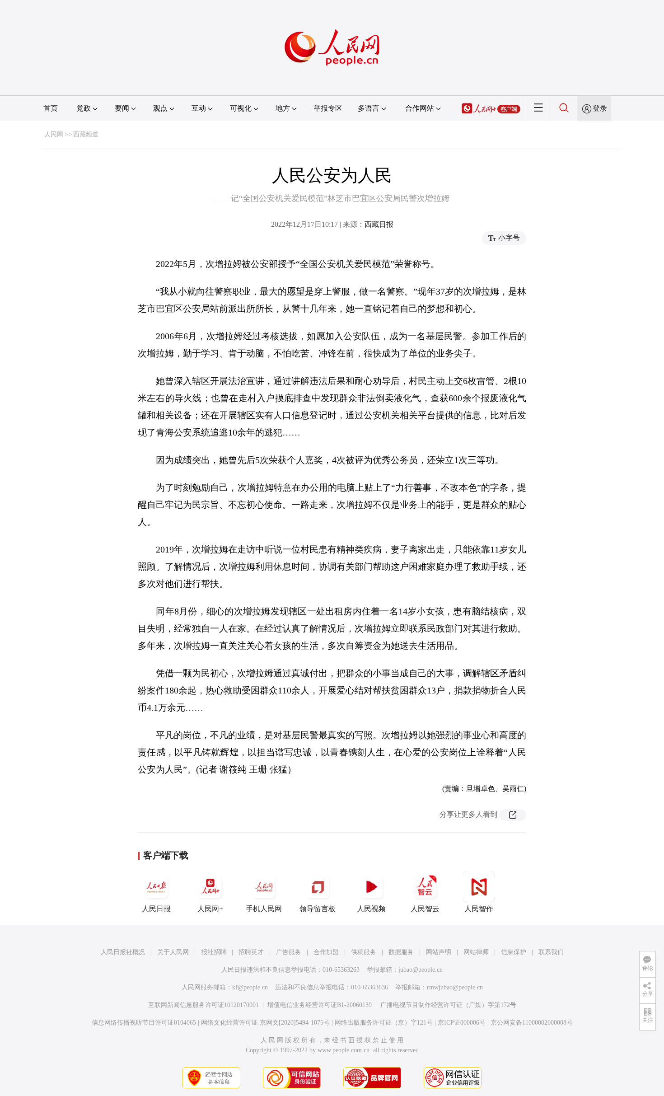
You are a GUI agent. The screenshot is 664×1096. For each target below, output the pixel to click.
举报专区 (327, 108)
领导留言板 (317, 909)
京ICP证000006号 (462, 1022)
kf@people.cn (250, 987)
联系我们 (551, 952)
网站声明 (438, 952)
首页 (50, 108)
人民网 (53, 134)
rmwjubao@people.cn (455, 987)
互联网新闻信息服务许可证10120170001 (203, 1005)
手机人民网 (264, 909)
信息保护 (513, 952)
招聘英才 (251, 952)
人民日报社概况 (123, 952)
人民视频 (371, 909)
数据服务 (401, 952)
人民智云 (425, 909)
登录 (600, 108)
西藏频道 (85, 134)
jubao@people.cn (420, 969)
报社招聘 (213, 952)
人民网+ (210, 909)
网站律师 (476, 952)
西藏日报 (379, 224)
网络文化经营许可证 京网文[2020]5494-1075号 (265, 1022)
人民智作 (478, 909)
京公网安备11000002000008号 (532, 1022)
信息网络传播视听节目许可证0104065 (144, 1022)
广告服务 (288, 952)
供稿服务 (363, 952)
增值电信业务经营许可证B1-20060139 (319, 1005)
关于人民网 (173, 952)
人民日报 (156, 909)
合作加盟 (326, 952)
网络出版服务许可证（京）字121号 (384, 1022)
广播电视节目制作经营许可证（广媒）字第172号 (448, 1005)
